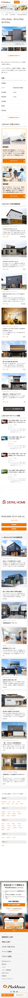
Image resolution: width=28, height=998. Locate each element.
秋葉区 (8, 803)
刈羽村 (8, 829)
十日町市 (9, 825)
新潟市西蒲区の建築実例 (22, 14)
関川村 (8, 815)
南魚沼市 (3, 827)
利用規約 (4, 975)
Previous (3, 36)
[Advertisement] (14, 864)
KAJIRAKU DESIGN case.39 (10, 229)
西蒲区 (21, 803)
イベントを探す (7, 951)
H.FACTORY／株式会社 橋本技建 (10, 772)
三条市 (4, 750)
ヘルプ (3, 967)
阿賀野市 (3, 813)
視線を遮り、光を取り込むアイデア (12, 394)
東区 (14, 801)
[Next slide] (27, 8)
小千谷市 (19, 823)
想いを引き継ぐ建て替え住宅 (10, 361)
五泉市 (18, 811)
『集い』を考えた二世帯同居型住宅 (12, 743)
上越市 (2, 837)
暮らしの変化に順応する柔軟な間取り (12, 591)
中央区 (18, 801)
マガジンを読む (7, 956)
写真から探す (6, 942)
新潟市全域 (3, 801)
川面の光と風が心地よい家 (9, 680)
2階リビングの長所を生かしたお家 (12, 561)
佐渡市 (2, 845)
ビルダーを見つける (8, 947)
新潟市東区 (5, 598)
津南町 (2, 829)
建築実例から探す (7, 937)
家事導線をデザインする (9, 648)
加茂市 (24, 369)
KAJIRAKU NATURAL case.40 (10, 261)
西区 (17, 803)
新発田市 (3, 811)
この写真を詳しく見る (19, 44)
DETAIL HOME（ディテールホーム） (12, 12)
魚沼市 (19, 825)
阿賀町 (2, 815)
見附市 (14, 825)
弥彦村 (19, 813)
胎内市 (9, 813)
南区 (13, 803)
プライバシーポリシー (7, 978)
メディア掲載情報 (6, 970)
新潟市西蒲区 (12, 14)
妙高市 (14, 837)
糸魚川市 (9, 837)
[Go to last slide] (1, 8)
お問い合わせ (5, 973)
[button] (14, 161)
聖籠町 (14, 813)
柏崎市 (13, 823)
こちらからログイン (14, 910)
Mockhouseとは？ (6, 961)
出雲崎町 (15, 827)
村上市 (9, 811)
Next (25, 36)
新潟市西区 (5, 687)
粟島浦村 (14, 815)
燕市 (24, 402)
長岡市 (24, 269)
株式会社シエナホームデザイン (9, 620)
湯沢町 (20, 827)
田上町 (9, 827)
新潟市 (6, 14)
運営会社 (4, 964)
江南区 (2, 803)
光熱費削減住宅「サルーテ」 (10, 623)
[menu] (26, 2)
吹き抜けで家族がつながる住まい (11, 711)
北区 (10, 801)
